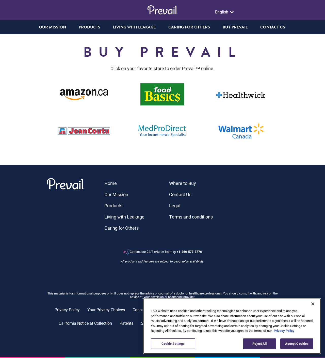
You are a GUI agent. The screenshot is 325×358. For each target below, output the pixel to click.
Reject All (259, 343)
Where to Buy (182, 183)
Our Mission (52, 27)
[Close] (312, 303)
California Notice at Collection (85, 323)
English (222, 12)
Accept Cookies (297, 343)
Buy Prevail (235, 27)
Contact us (272, 27)
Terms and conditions (191, 217)
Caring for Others (121, 228)
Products (113, 206)
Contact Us (180, 194)
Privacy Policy (67, 309)
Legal (174, 206)
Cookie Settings (173, 343)
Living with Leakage (124, 217)
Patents (126, 323)
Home (110, 183)
